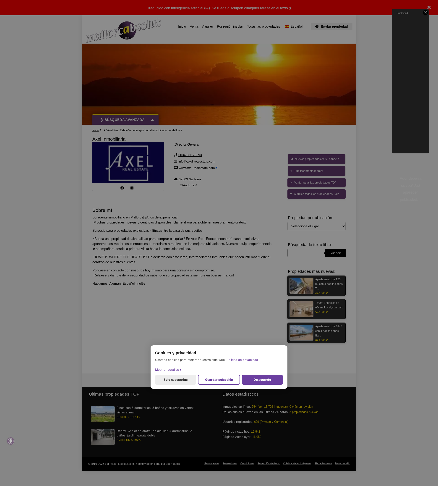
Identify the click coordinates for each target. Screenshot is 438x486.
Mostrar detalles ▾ (168, 369)
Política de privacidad (242, 360)
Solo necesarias (176, 379)
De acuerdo (262, 379)
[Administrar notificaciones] (10, 441)
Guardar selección (219, 379)
